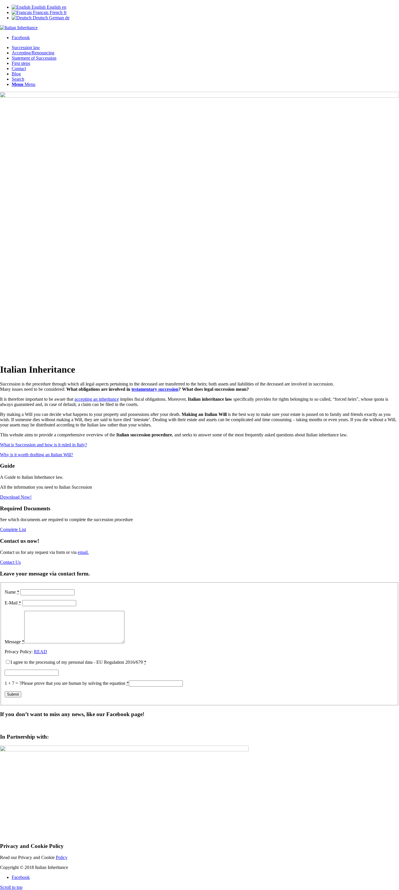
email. (83, 552)
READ (40, 651)
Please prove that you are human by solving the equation (75, 683)
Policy (61, 857)
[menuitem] (205, 47)
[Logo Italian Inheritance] (19, 27)
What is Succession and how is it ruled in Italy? (43, 444)
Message (14, 641)
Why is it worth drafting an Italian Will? (36, 454)
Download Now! (16, 497)
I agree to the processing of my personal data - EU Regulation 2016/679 (78, 662)
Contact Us (10, 562)
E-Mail (13, 602)
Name (12, 592)
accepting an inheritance (96, 399)
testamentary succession (154, 389)
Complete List (13, 529)
